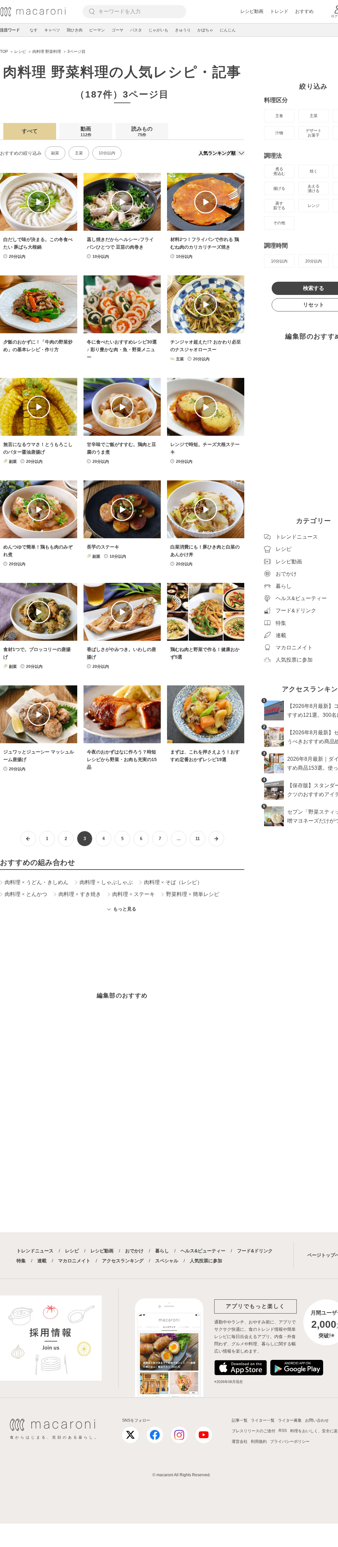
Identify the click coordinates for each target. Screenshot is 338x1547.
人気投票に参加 (206, 1260)
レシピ (72, 1250)
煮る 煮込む (279, 171)
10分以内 (107, 153)
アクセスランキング (123, 1260)
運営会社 (240, 1441)
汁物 (279, 133)
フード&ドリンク (255, 1250)
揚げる (279, 188)
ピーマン (97, 30)
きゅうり (183, 30)
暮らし (162, 1250)
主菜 (79, 153)
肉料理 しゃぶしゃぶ (106, 882)
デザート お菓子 (313, 133)
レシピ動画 (251, 11)
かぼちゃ (205, 30)
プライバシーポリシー (290, 1441)
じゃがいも (158, 30)
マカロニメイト (74, 1260)
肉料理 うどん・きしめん (36, 882)
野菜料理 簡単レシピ (192, 894)
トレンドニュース (35, 1250)
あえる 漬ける (314, 188)
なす (34, 30)
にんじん (228, 30)
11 (197, 838)
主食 (279, 115)
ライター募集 (290, 1420)
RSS (283, 1430)
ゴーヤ (117, 30)
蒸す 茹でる (279, 205)
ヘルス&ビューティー (203, 1250)
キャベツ (52, 30)
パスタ (136, 30)
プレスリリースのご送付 (253, 1431)
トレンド (279, 11)
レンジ (314, 205)
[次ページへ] (216, 838)
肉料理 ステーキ (133, 894)
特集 (21, 1260)
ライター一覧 (263, 1420)
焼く (314, 171)
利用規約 (259, 1441)
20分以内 (313, 261)
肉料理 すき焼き (79, 894)
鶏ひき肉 (75, 30)
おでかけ (134, 1250)
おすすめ (304, 11)
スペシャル (166, 1260)
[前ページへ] (28, 838)
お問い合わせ (317, 1420)
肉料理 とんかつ (26, 894)
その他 (279, 223)
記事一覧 (240, 1420)
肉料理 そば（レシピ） (173, 882)
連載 (42, 1260)
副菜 (55, 153)
